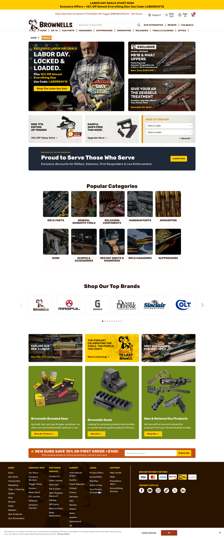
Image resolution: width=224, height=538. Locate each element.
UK (70, 525)
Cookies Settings (149, 533)
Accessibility (96, 477)
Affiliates (33, 500)
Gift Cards (54, 504)
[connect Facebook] (141, 490)
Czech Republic (77, 484)
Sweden (73, 517)
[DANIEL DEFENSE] (126, 305)
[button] (183, 15)
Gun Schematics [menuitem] (153, 25)
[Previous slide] (21, 305)
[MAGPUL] (69, 305)
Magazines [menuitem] (85, 30)
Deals (11, 506)
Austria (72, 480)
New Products (15, 514)
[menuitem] (33, 30)
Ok (169, 533)
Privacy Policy (96, 472)
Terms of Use (96, 485)
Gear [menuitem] (34, 38)
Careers (32, 488)
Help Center (116, 472)
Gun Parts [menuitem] (68, 30)
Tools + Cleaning (16, 489)
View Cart (53, 484)
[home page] (51, 24)
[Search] (139, 25)
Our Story (33, 472)
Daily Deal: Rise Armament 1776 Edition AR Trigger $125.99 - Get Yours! (99, 13)
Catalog (53, 500)
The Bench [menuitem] (187, 25)
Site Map (94, 481)
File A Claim (54, 489)
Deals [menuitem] (46, 38)
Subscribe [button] (184, 453)
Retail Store (34, 492)
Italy (71, 500)
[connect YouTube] (149, 490)
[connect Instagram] (158, 490)
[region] (112, 302)
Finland (73, 488)
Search (185, 138)
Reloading (13, 485)
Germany (73, 496)
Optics (11, 493)
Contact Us (54, 476)
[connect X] (174, 490)
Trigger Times (35, 484)
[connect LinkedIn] (183, 490)
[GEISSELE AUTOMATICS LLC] (98, 305)
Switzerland (75, 521)
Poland (72, 509)
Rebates (12, 510)
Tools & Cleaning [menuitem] (163, 30)
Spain (72, 513)
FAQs (112, 477)
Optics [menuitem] (182, 30)
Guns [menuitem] (43, 30)
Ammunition (14, 481)
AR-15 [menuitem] (54, 30)
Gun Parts (13, 477)
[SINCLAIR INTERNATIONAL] (155, 305)
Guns (10, 472)
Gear (10, 497)
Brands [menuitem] (172, 25)
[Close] (220, 532)
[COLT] (183, 305)
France (72, 492)
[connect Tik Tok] (166, 490)
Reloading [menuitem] (142, 30)
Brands (11, 502)
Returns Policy (56, 508)
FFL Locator (34, 496)
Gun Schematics (16, 518)
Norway (73, 505)
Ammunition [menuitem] (124, 30)
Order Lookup (55, 480)
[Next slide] (202, 305)
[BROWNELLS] (41, 305)
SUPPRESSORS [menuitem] (104, 30)
